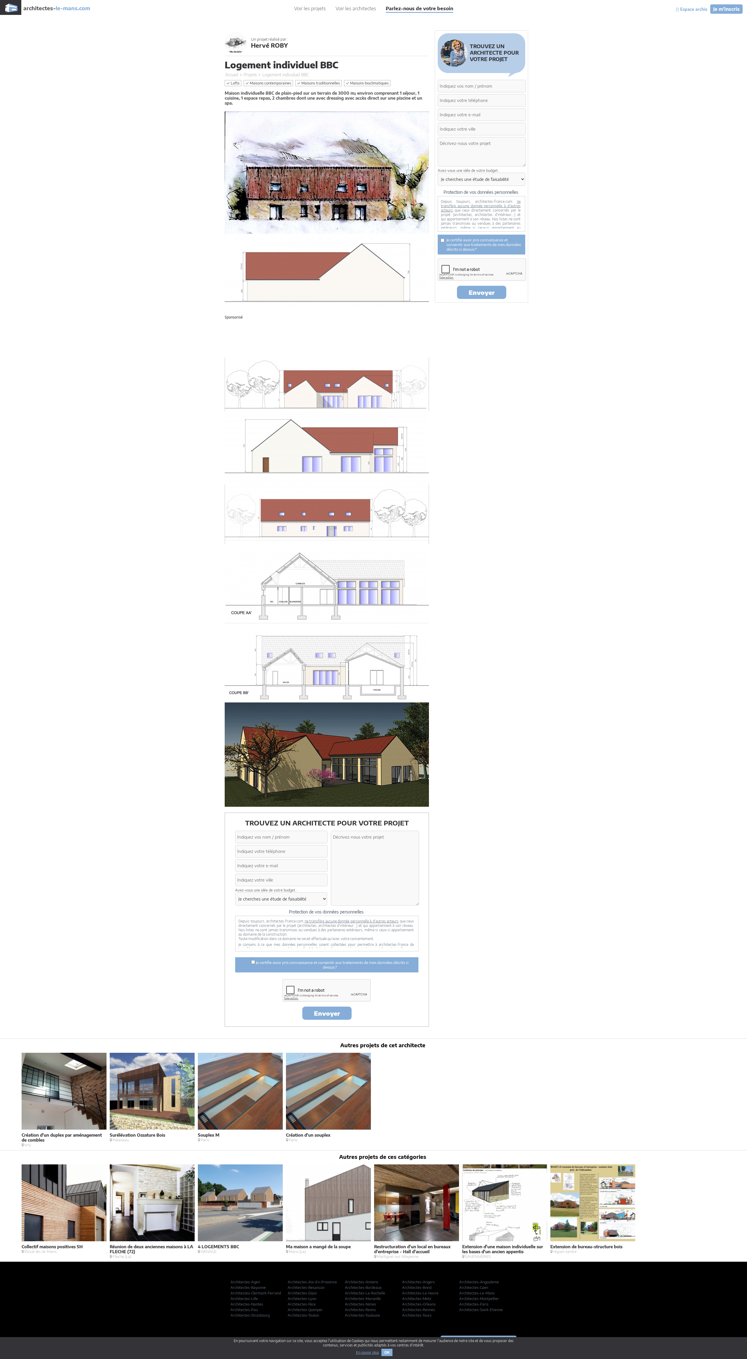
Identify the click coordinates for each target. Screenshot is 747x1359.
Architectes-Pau (244, 1310)
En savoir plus (367, 1352)
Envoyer (327, 1013)
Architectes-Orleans (419, 1304)
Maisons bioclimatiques (369, 83)
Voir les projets (310, 8)
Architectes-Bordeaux (363, 1287)
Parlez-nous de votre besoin (419, 8)
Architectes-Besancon (306, 1287)
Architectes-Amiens (361, 1282)
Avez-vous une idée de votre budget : (266, 890)
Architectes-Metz (416, 1298)
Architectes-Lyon (302, 1298)
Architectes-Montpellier (479, 1298)
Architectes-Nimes (360, 1304)
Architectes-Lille (244, 1298)
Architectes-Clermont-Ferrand (256, 1293)
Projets (250, 74)
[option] (66, 1100)
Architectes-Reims (360, 1310)
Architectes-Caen (473, 1287)
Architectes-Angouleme (479, 1282)
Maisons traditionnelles (320, 83)
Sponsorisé (234, 317)
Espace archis (693, 9)
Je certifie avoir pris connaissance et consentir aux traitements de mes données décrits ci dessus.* (332, 965)
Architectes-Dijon (302, 1293)
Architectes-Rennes (418, 1310)
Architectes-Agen (245, 1282)
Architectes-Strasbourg (250, 1315)
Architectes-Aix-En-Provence (312, 1282)
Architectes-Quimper (305, 1310)
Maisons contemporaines (270, 83)
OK (387, 1352)
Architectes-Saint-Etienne (481, 1310)
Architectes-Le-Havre (420, 1293)
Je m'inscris (726, 9)
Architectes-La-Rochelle (365, 1293)
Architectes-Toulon (303, 1315)
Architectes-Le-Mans (477, 1293)
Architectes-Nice (302, 1304)
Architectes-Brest (417, 1287)
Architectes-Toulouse (362, 1315)
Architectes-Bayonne (248, 1287)
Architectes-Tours (417, 1315)
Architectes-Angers (418, 1282)
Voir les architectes (356, 8)
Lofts (235, 83)
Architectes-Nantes (247, 1304)
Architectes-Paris (473, 1304)
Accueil (231, 74)
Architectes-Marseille (363, 1298)
